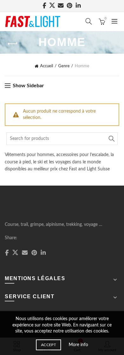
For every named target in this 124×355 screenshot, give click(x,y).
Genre (64, 66)
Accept (48, 345)
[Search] (89, 21)
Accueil (46, 66)
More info (78, 345)
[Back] (13, 43)
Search (111, 138)
